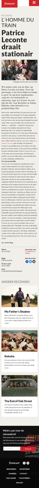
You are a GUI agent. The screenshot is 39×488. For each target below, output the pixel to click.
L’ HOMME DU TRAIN (30, 252)
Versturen (28, 449)
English (19, 483)
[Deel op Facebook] (27, 261)
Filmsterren (24, 478)
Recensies (7, 15)
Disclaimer (11, 478)
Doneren (12, 474)
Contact (23, 474)
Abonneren (11, 469)
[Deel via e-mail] (33, 261)
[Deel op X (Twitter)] (30, 261)
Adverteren (24, 469)
